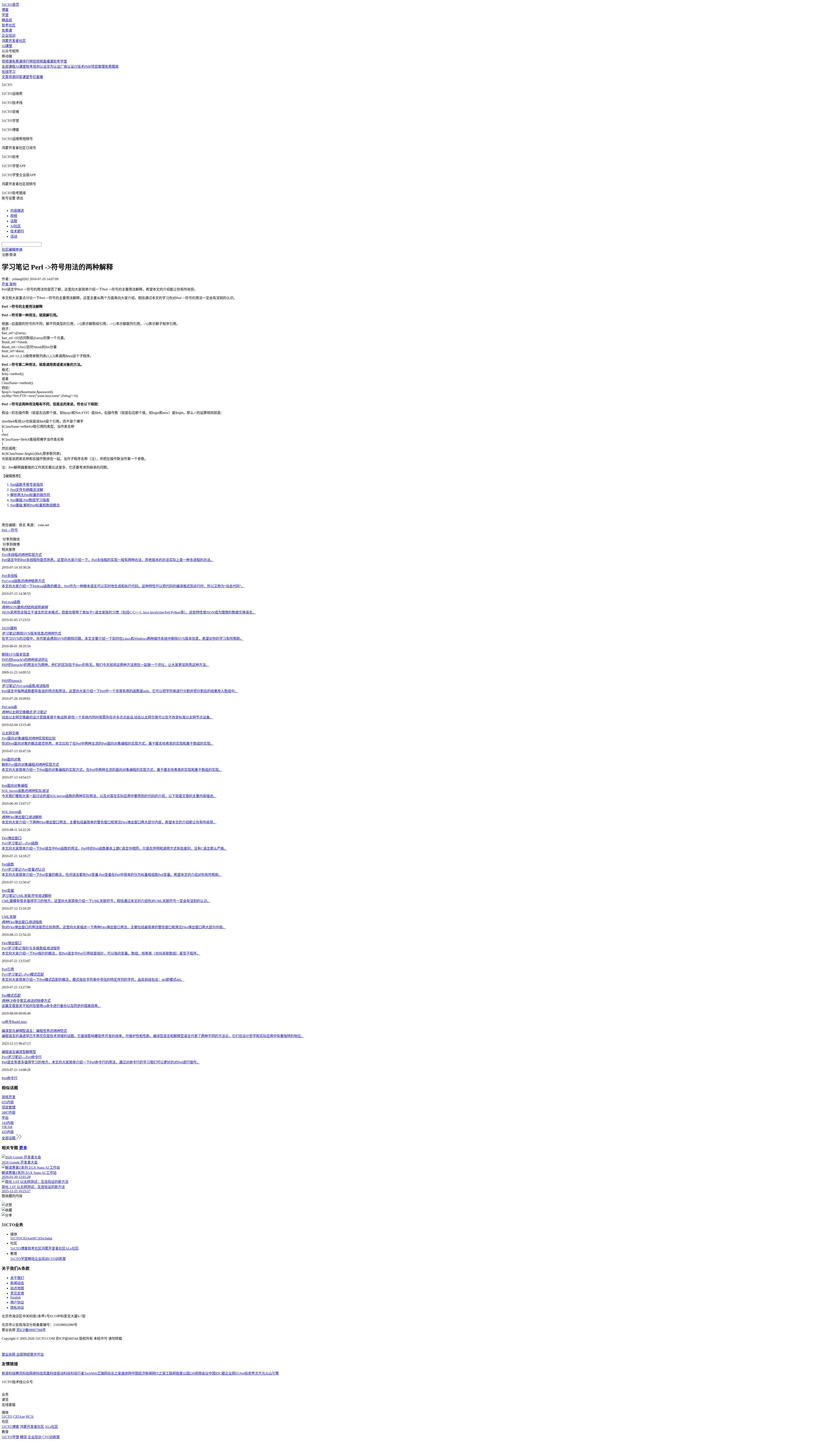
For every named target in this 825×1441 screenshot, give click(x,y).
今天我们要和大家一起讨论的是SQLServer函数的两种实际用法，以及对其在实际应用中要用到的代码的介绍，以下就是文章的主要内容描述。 (109, 796)
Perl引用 (8, 969)
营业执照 (9, 1354)
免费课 (7, 30)
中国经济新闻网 (143, 1373)
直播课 (48, 61)
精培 (31, 1259)
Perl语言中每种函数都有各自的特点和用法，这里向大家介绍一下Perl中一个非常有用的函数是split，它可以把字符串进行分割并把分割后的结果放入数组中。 (120, 691)
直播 (39, 77)
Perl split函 (9, 707)
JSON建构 (9, 628)
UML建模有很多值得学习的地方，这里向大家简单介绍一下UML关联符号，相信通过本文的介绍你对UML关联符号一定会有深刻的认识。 (106, 901)
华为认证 (53, 66)
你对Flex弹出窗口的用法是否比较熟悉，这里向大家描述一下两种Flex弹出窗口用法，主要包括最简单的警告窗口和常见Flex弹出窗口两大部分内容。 (114, 927)
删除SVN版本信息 (15, 654)
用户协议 (17, 1302)
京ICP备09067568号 (31, 1330)
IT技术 (79, 66)
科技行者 (77, 1373)
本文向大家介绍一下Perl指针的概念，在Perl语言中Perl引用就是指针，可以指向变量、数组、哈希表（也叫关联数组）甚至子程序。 (101, 953)
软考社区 (8, 25)
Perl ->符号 (10, 530)
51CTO (15, 1238)
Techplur (46, 1238)
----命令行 (22, 1057)
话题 (13, 221)
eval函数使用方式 (23, 581)
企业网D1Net (234, 1373)
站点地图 (17, 1288)
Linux (23, 1022)
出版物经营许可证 (30, 1354)
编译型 (20, 1052)
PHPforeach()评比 (25, 659)
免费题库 (112, 66)
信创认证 (40, 66)
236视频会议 (199, 1373)
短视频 (38, 61)
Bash (15, 1022)
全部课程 (8, 66)
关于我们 (17, 1278)
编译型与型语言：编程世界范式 (34, 1031)
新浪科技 (8, 1373)
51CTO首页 (10, 4)
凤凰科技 (50, 1373)
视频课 (7, 61)
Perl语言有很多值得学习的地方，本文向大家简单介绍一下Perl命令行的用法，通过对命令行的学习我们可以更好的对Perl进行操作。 (101, 1062)
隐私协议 (17, 1307)
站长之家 (114, 1373)
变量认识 (23, 869)
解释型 (31, 1052)
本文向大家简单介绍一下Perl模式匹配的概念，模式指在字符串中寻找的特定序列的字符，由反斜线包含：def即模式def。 (93, 979)
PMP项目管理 (94, 66)
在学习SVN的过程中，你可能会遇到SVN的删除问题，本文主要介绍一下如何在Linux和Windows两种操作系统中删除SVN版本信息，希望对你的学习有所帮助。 (122, 638)
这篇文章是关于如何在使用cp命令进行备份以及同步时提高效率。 (51, 1006)
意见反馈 (17, 1293)
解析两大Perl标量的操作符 (30, 495)
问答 (18, 77)
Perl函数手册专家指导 (26, 484)
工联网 (171, 1373)
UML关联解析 (27, 896)
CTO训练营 (57, 1259)
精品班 (7, 20)
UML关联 (9, 917)
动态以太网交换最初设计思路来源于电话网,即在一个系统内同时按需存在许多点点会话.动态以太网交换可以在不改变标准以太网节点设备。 (107, 717)
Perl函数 (8, 864)
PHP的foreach (12, 681)
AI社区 (15, 226)
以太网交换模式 (24, 712)
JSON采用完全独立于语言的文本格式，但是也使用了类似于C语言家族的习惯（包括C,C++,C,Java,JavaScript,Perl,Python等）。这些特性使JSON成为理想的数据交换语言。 (129, 612)
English (15, 1297)
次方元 (260, 1373)
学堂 (5, 15)
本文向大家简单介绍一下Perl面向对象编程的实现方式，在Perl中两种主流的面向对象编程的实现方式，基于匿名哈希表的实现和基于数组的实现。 (112, 770)
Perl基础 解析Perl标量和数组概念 (35, 505)
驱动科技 (63, 1373)
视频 (13, 216)
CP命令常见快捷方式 (26, 1001)
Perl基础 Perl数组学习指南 (29, 500)
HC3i (36, 1238)
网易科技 (36, 1373)
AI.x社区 (72, 1248)
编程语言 (8, 1052)
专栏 (32, 77)
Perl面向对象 (11, 759)
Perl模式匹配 (11, 995)
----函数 (20, 843)
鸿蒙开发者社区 (14, 41)
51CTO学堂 (19, 1259)
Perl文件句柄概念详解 (26, 490)
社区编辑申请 (12, 249)
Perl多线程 (9, 576)
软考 (29, 66)
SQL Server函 (11, 812)
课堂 (25, 77)
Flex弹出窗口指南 (22, 922)
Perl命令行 (9, 1078)
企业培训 (8, 35)
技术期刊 (17, 231)
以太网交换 (10, 733)
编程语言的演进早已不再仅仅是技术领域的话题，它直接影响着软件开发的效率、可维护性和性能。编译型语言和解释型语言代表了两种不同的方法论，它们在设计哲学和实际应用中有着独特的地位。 (153, 1036)
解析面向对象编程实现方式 (30, 764)
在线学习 (8, 72)
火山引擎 (272, 1373)
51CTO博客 (19, 1248)
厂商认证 (67, 66)
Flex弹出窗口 (11, 838)
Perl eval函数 (11, 602)
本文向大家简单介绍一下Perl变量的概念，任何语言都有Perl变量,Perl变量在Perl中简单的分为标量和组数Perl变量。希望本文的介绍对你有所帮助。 (112, 875)
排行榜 (27, 61)
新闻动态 (17, 1283)
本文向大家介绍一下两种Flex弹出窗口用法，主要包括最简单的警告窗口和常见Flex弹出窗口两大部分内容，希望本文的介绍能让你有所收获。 (109, 822)
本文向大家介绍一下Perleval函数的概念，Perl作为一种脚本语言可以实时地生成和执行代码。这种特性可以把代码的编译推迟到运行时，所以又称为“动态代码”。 (123, 586)
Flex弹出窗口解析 (22, 817)
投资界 (249, 1373)
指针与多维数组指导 (31, 948)
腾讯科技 (22, 1373)
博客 (5, 10)
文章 (5, 77)
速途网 (126, 1373)
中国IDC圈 (217, 1373)
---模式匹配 (23, 974)
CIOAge (27, 1238)
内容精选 (17, 210)
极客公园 (183, 1373)
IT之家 (161, 1373)
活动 (13, 236)
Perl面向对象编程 (15, 785)
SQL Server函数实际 (25, 791)
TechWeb (90, 1373)
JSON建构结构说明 (25, 607)
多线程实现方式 (22, 555)
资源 (12, 77)
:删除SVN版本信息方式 (31, 633)
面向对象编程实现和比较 (29, 738)
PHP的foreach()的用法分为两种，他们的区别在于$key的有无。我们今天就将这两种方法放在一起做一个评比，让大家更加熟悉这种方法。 (105, 665)
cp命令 (7, 1022)
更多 (23, 1148)
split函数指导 (25, 686)
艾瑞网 (102, 1373)
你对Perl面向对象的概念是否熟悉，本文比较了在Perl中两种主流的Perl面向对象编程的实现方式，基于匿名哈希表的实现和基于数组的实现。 (108, 743)
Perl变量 (8, 890)
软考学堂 (60, 61)
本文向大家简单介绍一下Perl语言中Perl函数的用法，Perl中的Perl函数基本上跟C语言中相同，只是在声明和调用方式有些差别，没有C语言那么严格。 (114, 848)
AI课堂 (7, 46)
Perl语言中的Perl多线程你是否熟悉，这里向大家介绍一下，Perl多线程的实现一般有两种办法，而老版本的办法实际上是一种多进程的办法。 (108, 560)
